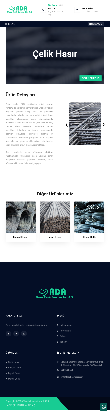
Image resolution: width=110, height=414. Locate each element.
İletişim (63, 341)
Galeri (62, 336)
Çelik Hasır (13, 362)
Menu (11, 24)
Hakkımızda (65, 325)
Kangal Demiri (15, 367)
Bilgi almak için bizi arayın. (55, 13)
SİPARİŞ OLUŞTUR (90, 78)
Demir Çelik (14, 378)
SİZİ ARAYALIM (95, 24)
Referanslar (65, 330)
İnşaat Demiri (14, 373)
